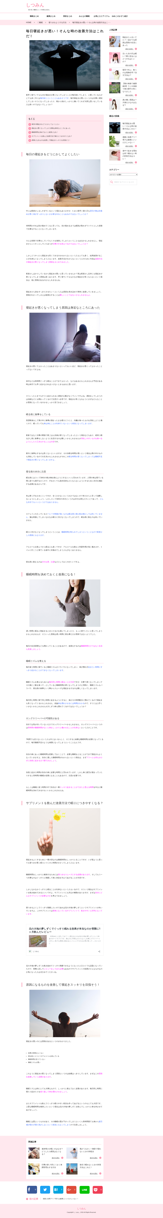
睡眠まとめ (34, 16)
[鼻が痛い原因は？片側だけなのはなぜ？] (114, 104)
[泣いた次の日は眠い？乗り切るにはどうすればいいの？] (114, 59)
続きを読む (56, 1158)
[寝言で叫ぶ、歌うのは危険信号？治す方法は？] (114, 74)
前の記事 (33, 1199)
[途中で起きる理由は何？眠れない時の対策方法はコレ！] (114, 156)
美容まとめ (67, 16)
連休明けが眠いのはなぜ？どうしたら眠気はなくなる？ (52, 1151)
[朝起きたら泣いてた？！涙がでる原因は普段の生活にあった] (114, 43)
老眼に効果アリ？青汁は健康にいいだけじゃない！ (61, 1199)
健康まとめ (51, 16)
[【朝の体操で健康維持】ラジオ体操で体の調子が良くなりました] (114, 89)
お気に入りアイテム (102, 16)
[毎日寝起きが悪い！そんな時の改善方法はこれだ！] (114, 127)
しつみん (35, 5)
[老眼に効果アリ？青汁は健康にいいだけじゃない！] (114, 141)
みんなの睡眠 (84, 16)
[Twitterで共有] (45, 1190)
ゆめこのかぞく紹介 (120, 16)
